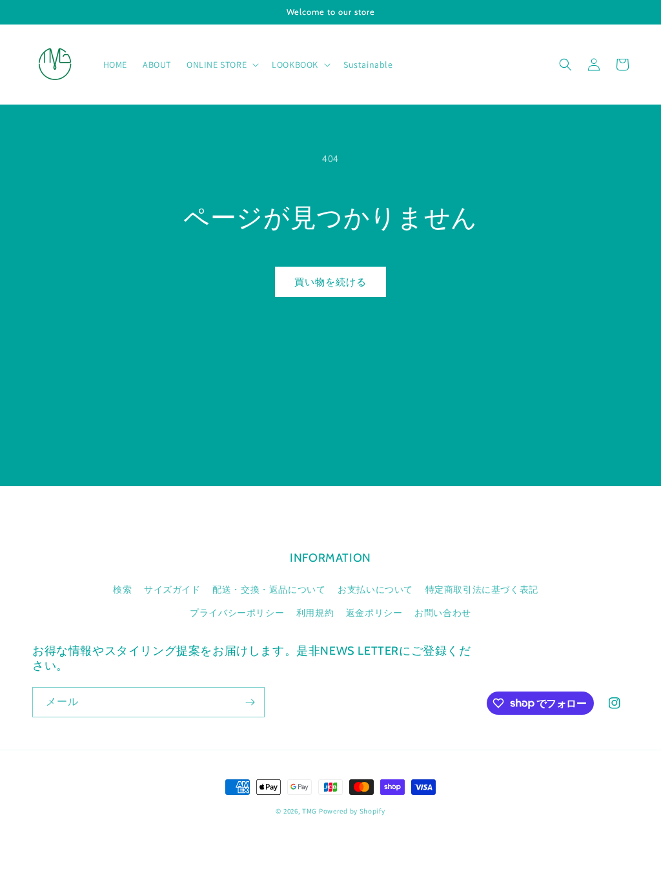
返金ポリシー (374, 613)
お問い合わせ (442, 613)
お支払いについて (375, 589)
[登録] (250, 702)
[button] (221, 64)
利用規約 (315, 613)
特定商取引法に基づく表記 (481, 589)
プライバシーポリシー (237, 613)
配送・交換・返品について (268, 589)
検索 (122, 589)
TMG (310, 810)
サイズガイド (172, 589)
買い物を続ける (330, 282)
